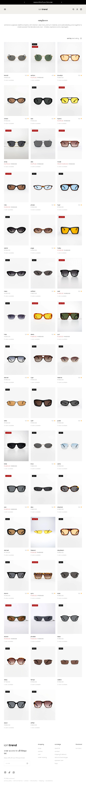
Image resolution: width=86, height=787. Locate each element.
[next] (61, 2)
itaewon (33, 550)
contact (57, 751)
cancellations (49, 780)
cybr (32, 421)
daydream (60, 550)
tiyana (59, 118)
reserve (59, 377)
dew (32, 507)
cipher (6, 248)
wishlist (40, 751)
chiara (6, 118)
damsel (6, 550)
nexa (5, 291)
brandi (6, 75)
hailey (59, 248)
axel (58, 291)
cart (39, 754)
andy (5, 162)
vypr (32, 377)
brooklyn (60, 75)
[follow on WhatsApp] (14, 772)
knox (32, 464)
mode (59, 162)
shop (39, 748)
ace (5, 507)
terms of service (18, 780)
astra (59, 464)
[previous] (24, 2)
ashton (33, 75)
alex (32, 162)
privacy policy (8, 780)
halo (5, 334)
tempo (33, 680)
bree (5, 464)
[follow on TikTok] (9, 772)
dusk (58, 593)
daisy (5, 680)
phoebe (33, 636)
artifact (33, 291)
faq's (56, 763)
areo (5, 421)
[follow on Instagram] (5, 772)
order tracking (42, 757)
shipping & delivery (61, 754)
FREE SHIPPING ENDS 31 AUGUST (43, 2)
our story (78, 748)
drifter (33, 723)
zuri (58, 334)
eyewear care (59, 760)
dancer (6, 377)
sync (32, 593)
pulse (59, 421)
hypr (58, 205)
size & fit (57, 748)
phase (33, 205)
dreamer (60, 507)
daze (58, 636)
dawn (6, 723)
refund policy (33, 780)
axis (32, 118)
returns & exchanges (61, 757)
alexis (32, 334)
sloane (6, 636)
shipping (41, 780)
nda (5, 205)
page (32, 248)
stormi (6, 593)
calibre (59, 680)
